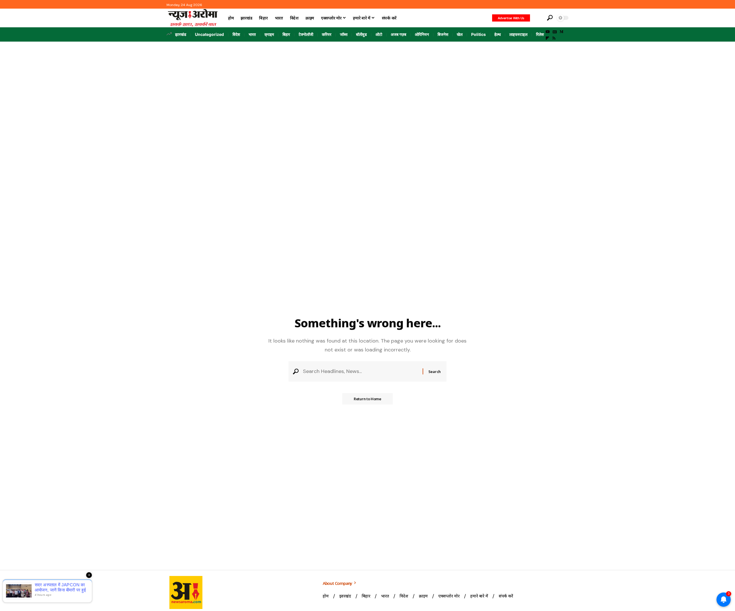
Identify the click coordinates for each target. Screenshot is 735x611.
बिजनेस (443, 34)
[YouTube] (547, 32)
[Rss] (554, 38)
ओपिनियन (422, 34)
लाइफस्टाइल (518, 34)
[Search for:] (361, 371)
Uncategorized (209, 34)
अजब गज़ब (398, 34)
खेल (460, 34)
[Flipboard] (547, 38)
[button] (537, 17)
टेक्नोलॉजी (306, 34)
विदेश (236, 34)
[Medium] (561, 32)
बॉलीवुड (361, 34)
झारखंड (180, 34)
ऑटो (379, 34)
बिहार (286, 34)
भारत (252, 34)
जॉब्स (343, 34)
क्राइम (269, 34)
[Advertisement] (367, 85)
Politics (478, 34)
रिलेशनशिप (544, 34)
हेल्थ (497, 34)
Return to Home (367, 398)
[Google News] (554, 32)
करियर (326, 34)
